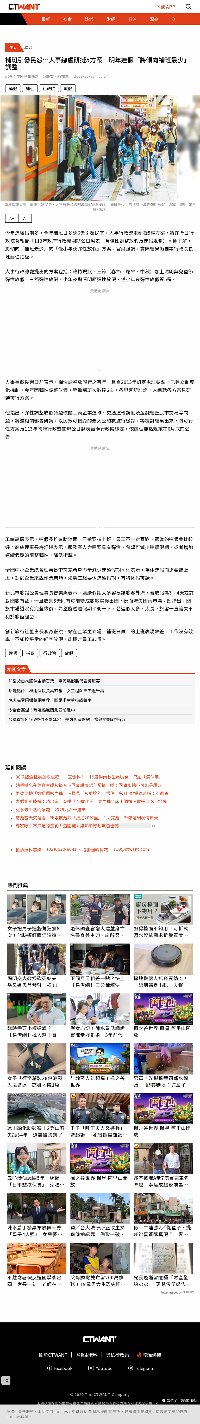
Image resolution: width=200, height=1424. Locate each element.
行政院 (49, 88)
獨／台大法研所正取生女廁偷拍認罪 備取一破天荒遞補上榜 (97, 1230)
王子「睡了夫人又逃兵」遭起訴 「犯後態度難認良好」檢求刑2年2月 (99, 1131)
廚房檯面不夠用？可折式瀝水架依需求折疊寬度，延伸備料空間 (161, 931)
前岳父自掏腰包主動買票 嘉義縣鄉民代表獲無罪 (54, 681)
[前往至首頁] (24, 7)
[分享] (5, 1380)
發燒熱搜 (151, 1354)
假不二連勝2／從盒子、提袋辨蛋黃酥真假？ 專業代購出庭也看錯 (162, 1230)
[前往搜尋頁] (188, 7)
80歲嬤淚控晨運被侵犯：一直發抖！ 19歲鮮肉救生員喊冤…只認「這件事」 (89, 777)
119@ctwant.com (131, 849)
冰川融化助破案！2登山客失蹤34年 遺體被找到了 (36, 1131)
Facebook (63, 1368)
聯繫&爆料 (87, 1354)
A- (25, 218)
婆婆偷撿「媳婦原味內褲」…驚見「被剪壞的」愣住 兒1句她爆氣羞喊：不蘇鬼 (92, 793)
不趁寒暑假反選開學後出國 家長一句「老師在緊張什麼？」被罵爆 (34, 1280)
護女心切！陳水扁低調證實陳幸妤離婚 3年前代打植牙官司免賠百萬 (99, 1031)
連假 (13, 88)
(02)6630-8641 (62, 849)
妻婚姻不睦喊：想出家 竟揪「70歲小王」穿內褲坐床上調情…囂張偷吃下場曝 (91, 801)
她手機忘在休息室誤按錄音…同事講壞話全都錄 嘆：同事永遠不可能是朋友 (89, 785)
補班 (30, 88)
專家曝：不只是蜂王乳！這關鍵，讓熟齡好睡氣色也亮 (67, 825)
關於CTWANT (53, 1354)
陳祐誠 (62, 76)
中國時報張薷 (27, 76)
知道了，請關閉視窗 (182, 1400)
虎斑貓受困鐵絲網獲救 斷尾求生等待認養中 (50, 700)
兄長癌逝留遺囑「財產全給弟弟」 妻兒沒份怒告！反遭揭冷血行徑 (162, 1280)
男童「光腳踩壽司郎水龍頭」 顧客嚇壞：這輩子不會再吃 (162, 1081)
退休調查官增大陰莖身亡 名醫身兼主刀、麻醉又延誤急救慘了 (100, 931)
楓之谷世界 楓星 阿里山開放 (162, 1031)
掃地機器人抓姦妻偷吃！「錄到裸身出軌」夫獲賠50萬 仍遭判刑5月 (161, 981)
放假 (68, 88)
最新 (46, 19)
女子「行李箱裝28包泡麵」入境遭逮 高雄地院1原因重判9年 (36, 1081)
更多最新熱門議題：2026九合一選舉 (51, 809)
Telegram (144, 1368)
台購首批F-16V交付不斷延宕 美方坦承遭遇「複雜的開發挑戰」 (68, 719)
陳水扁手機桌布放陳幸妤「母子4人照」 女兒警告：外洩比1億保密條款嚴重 (36, 1230)
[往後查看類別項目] (171, 19)
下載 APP (165, 6)
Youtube (104, 1368)
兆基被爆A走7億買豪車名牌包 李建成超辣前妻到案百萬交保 (161, 1181)
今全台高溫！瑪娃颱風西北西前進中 (41, 710)
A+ (11, 218)
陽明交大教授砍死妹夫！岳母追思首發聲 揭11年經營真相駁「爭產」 (35, 981)
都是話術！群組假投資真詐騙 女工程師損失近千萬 (56, 690)
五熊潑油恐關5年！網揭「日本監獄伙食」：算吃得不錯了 (36, 1181)
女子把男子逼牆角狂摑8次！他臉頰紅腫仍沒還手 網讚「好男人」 (37, 931)
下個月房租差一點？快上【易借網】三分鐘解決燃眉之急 (97, 981)
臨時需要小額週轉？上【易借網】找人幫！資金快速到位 (34, 1031)
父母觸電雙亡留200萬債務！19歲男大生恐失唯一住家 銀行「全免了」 (98, 1280)
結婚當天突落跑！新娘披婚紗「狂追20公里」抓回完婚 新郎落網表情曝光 (87, 817)
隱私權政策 (102, 1411)
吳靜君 (48, 76)
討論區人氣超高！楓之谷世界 (97, 1081)
